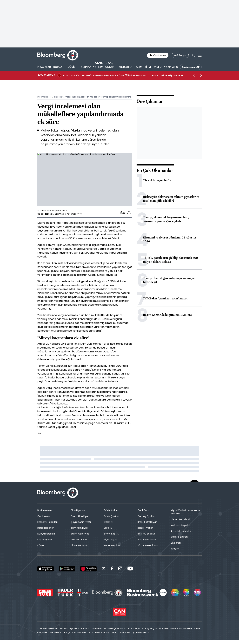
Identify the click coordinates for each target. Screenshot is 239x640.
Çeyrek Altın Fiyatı (81, 522)
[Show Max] (198, 592)
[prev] (193, 75)
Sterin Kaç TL (111, 533)
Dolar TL (108, 522)
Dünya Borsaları (46, 533)
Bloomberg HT (44, 96)
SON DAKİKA (46, 75)
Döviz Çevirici (111, 516)
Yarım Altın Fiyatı (80, 533)
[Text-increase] (122, 212)
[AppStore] (45, 569)
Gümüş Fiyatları (146, 516)
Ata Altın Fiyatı (79, 539)
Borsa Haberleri (45, 527)
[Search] (193, 55)
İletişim (175, 548)
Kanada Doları (112, 545)
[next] (201, 75)
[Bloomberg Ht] (107, 592)
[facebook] (112, 569)
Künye (40, 545)
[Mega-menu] (200, 55)
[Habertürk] (45, 592)
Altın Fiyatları (78, 510)
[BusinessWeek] (191, 67)
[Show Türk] (186, 592)
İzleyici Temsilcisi (180, 519)
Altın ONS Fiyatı (79, 545)
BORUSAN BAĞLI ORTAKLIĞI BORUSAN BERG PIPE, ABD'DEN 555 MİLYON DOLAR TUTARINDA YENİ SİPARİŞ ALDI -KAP (123, 75)
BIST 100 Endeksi (146, 533)
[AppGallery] (88, 569)
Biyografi (176, 542)
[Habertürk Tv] (65, 592)
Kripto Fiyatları (45, 539)
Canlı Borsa (144, 510)
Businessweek (45, 510)
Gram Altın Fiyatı (80, 516)
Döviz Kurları (111, 510)
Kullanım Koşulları (180, 525)
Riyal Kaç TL (110, 539)
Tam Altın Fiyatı (79, 527)
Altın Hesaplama (147, 539)
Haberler (58, 96)
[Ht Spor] (82, 592)
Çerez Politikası (179, 537)
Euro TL (108, 527)
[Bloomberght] (57, 55)
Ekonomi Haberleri (47, 522)
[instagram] (120, 569)
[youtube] (130, 569)
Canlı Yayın (43, 516)
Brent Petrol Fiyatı (147, 522)
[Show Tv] (175, 592)
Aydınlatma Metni (181, 531)
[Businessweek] (147, 592)
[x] (104, 569)
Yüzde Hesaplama (148, 545)
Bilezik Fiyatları (145, 527)
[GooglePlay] (67, 569)
